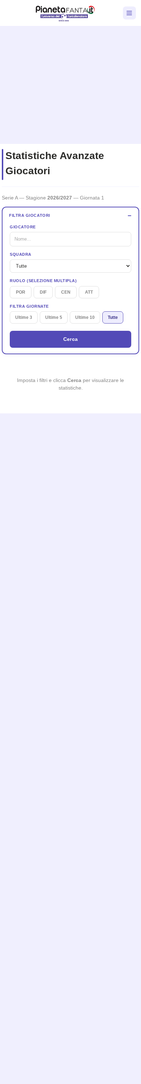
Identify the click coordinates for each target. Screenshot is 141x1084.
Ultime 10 (85, 317)
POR (20, 292)
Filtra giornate (29, 306)
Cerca (70, 339)
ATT (89, 292)
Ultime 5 (53, 317)
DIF (43, 292)
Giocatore (23, 227)
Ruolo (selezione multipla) (43, 280)
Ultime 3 (23, 317)
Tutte (113, 317)
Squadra (20, 254)
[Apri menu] (129, 12)
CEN (65, 292)
